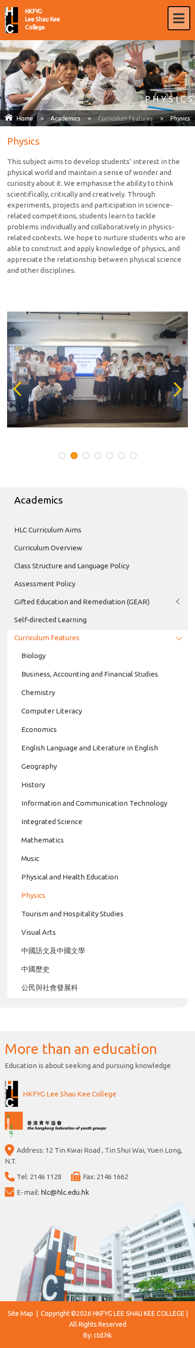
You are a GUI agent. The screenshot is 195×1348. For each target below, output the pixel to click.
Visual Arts (38, 932)
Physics (33, 895)
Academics (65, 118)
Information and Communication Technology (94, 803)
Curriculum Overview (48, 548)
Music (30, 858)
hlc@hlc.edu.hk (65, 1192)
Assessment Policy (44, 584)
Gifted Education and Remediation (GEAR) (82, 602)
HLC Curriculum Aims (47, 530)
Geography (39, 766)
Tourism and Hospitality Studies (72, 914)
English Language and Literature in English (89, 748)
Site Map (20, 1313)
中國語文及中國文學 (53, 951)
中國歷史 (35, 969)
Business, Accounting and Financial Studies (89, 674)
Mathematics (42, 840)
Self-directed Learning (50, 620)
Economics (39, 729)
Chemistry (38, 692)
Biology (33, 656)
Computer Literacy (51, 711)
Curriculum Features (125, 118)
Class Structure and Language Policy (71, 566)
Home (25, 118)
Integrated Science (51, 821)
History (33, 785)
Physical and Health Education (69, 877)
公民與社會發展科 (49, 987)
